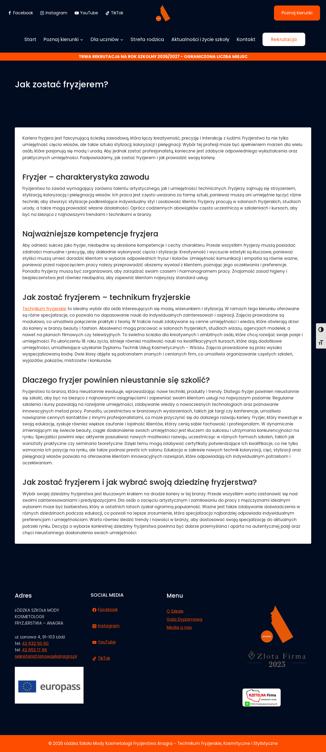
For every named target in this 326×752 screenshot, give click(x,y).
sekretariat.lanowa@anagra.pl (46, 656)
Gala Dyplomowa (184, 619)
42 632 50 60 (35, 643)
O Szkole (175, 611)
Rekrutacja (284, 39)
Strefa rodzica (147, 39)
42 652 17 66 (34, 650)
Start (30, 39)
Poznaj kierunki (297, 13)
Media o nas (179, 627)
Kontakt (246, 39)
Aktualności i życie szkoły (200, 39)
